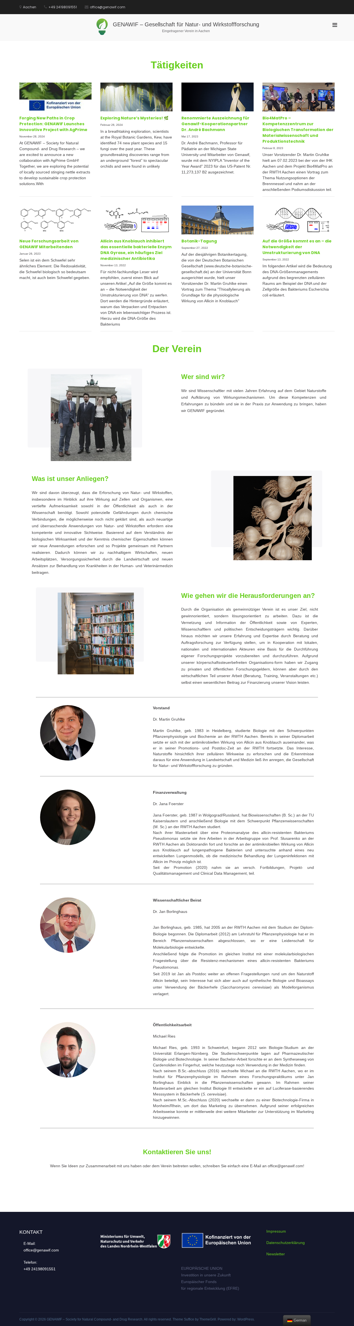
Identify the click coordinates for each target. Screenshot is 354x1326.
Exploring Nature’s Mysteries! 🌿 (134, 118)
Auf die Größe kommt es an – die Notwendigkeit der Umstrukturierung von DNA (297, 246)
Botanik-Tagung (199, 241)
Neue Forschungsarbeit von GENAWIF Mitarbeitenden (49, 244)
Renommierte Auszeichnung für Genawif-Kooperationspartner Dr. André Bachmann (215, 123)
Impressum (276, 1231)
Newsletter (275, 1254)
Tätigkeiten (177, 65)
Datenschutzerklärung (285, 1242)
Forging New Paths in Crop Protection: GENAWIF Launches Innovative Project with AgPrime (53, 123)
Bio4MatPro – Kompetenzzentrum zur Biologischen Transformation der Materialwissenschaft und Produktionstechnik (298, 129)
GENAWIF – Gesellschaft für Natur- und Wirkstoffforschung (186, 24)
